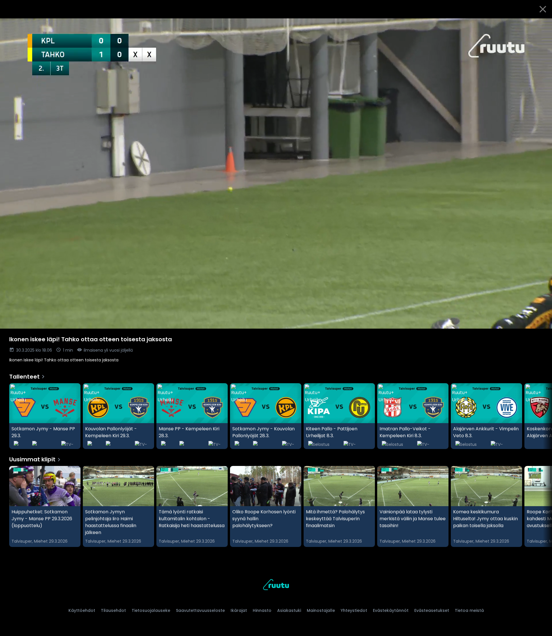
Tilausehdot (113, 610)
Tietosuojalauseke (151, 610)
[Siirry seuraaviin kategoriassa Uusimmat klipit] (543, 506)
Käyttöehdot (81, 610)
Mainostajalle (321, 610)
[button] (276, 173)
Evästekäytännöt (391, 610)
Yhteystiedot (354, 610)
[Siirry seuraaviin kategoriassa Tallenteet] (543, 416)
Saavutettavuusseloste (200, 610)
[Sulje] (543, 9)
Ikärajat (239, 610)
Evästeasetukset (431, 610)
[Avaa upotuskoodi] (541, 25)
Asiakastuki (289, 610)
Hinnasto (262, 610)
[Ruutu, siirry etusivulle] (276, 585)
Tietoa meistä (469, 610)
